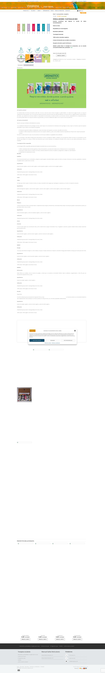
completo (56, 60)
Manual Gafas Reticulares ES (47, 655)
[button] (75, 330)
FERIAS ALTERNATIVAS (59, 10)
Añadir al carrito (61, 55)
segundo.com (84, 666)
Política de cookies (48, 342)
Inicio (19, 1)
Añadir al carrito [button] (25, 639)
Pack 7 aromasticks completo (33, 1)
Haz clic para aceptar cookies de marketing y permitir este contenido (52, 88)
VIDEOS (52, 10)
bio (53, 60)
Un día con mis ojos (45, 646)
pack (59, 60)
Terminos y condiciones (35, 666)
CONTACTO (67, 10)
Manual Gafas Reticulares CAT (47, 658)
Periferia (61, 646)
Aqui (71, 47)
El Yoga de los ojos (54, 646)
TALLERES (33, 10)
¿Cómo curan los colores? (69, 646)
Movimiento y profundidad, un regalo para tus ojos (30, 646)
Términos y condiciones (56, 342)
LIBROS (38, 10)
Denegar (52, 340)
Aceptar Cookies (37, 340)
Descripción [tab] (20, 65)
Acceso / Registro (82, 1)
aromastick (83, 59)
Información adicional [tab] (28, 65)
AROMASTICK (23, 1)
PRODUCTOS (25, 10)
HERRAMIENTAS (46, 10)
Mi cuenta (22, 666)
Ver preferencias (68, 340)
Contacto (42, 666)
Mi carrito (27, 666)
